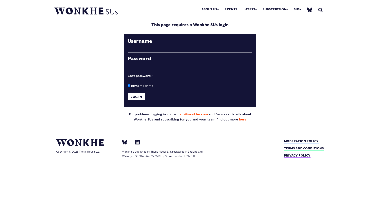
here (242, 119)
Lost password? (140, 76)
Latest (249, 9)
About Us (209, 9)
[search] (320, 10)
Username (140, 41)
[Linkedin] (136, 141)
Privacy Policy (297, 155)
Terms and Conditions (304, 148)
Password (139, 58)
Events (231, 9)
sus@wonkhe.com (194, 114)
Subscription (274, 9)
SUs (297, 9)
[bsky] (309, 9)
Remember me (141, 86)
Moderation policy (301, 141)
